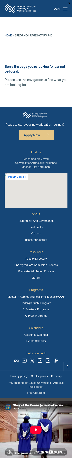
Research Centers (36, 239)
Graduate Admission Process (36, 271)
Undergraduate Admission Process (36, 265)
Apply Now (32, 135)
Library (36, 277)
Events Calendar (36, 341)
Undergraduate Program (36, 303)
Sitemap (56, 376)
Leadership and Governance (36, 220)
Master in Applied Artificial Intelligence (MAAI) (36, 296)
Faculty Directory (36, 258)
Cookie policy (39, 376)
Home (9, 35)
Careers (36, 233)
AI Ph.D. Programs (36, 315)
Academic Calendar (36, 334)
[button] (60, 9)
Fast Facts (36, 227)
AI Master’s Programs (36, 309)
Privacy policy (19, 376)
